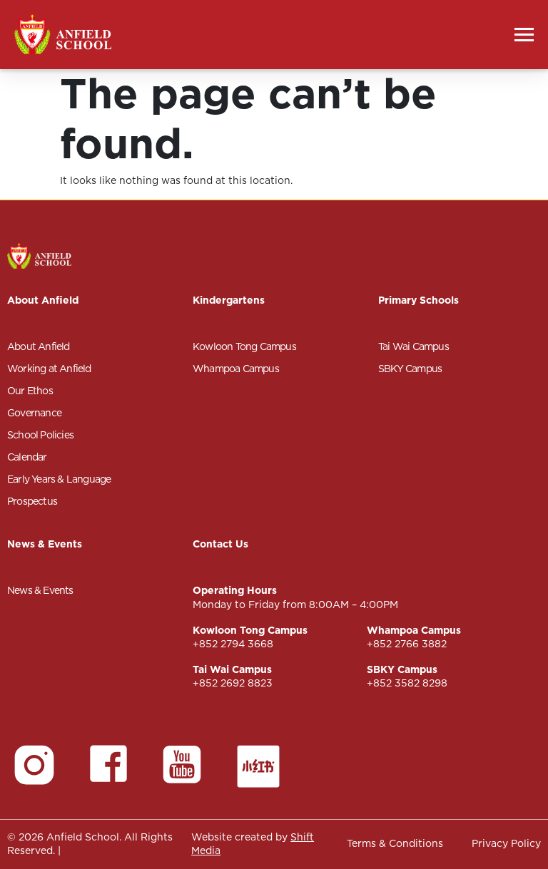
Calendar (27, 457)
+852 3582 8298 (407, 683)
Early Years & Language (59, 479)
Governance (34, 412)
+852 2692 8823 (233, 683)
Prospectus (32, 501)
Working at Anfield (49, 368)
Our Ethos (30, 390)
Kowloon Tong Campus (244, 346)
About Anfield (38, 346)
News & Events (40, 590)
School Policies (40, 435)
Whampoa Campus (236, 368)
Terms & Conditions (395, 843)
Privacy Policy (506, 843)
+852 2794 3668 (233, 643)
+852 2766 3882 (407, 643)
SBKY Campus (410, 368)
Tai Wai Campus (413, 346)
